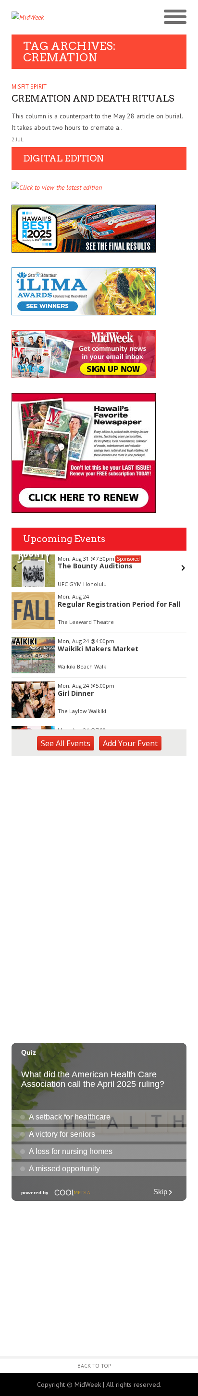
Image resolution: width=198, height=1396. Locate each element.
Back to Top (94, 1365)
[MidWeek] (55, 17)
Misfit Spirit (29, 86)
